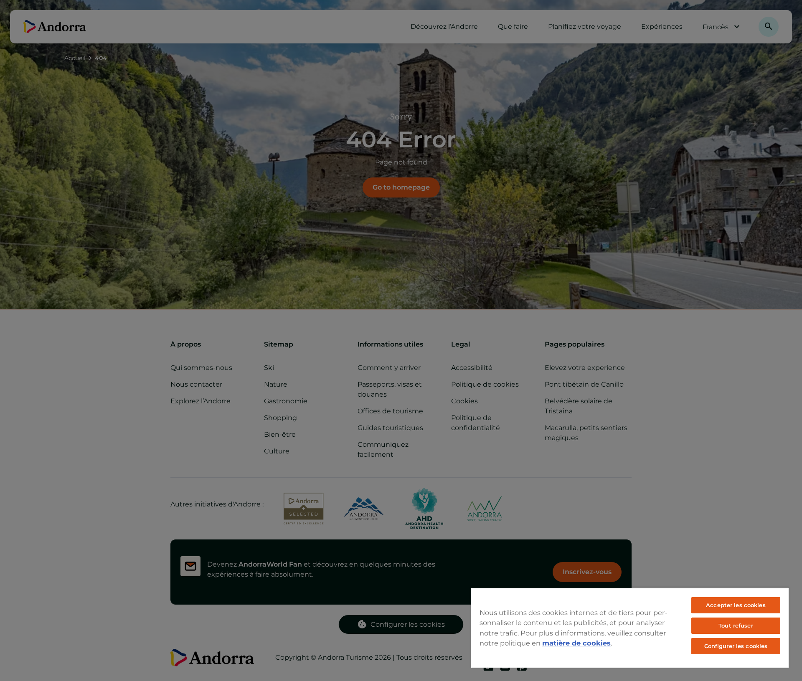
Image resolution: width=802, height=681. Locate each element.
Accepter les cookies (736, 605)
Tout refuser (735, 625)
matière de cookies (576, 643)
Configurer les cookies (736, 646)
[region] (630, 627)
